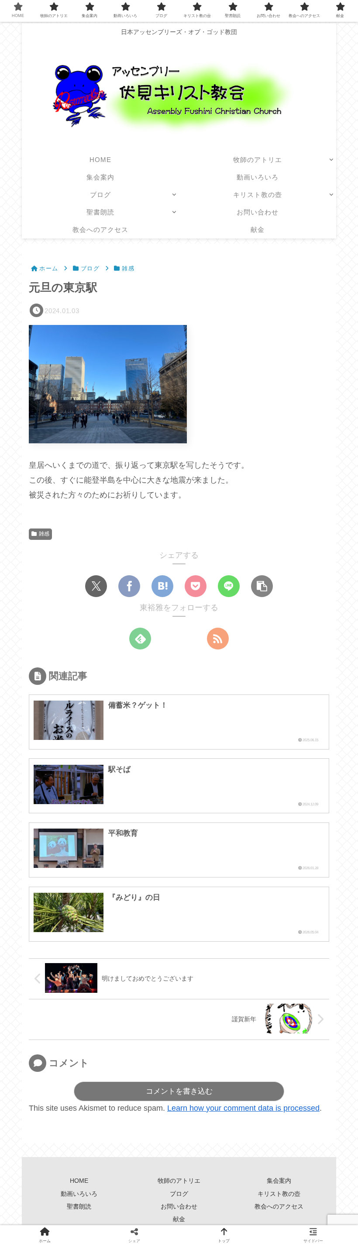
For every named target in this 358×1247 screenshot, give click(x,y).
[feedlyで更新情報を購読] (140, 638)
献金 (179, 1219)
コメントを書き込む (179, 1091)
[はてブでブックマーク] (162, 586)
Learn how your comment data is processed (243, 1108)
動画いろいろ (79, 1193)
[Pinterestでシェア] (221, 890)
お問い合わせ (179, 1206)
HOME (79, 1180)
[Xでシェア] (96, 586)
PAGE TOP (342, 1202)
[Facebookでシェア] (129, 586)
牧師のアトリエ (179, 1180)
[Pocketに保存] (196, 586)
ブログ (179, 1193)
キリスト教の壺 (279, 1193)
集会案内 (282, 1180)
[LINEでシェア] (229, 586)
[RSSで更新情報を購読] (218, 638)
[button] (262, 586)
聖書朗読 (79, 1206)
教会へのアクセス (279, 1206)
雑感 (44, 534)
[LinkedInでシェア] (249, 890)
